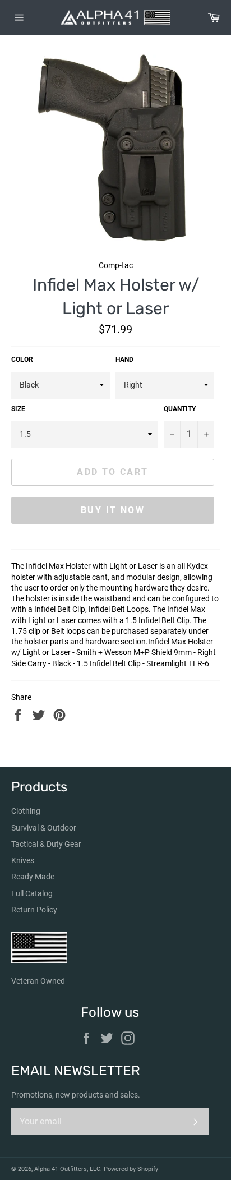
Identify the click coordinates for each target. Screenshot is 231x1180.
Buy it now (113, 510)
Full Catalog (32, 893)
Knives (22, 860)
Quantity (180, 409)
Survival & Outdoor (43, 827)
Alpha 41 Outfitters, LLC (67, 1169)
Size (18, 409)
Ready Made (32, 876)
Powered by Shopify (131, 1169)
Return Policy (34, 909)
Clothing (25, 810)
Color (22, 359)
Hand (124, 359)
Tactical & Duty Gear (46, 844)
